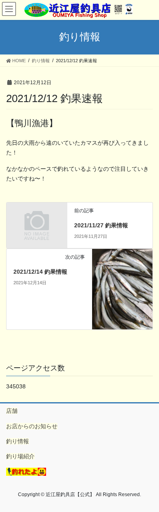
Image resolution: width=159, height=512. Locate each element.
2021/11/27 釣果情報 (101, 225)
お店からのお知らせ (31, 426)
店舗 (12, 410)
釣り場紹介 (20, 456)
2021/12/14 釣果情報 (40, 271)
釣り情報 (17, 441)
